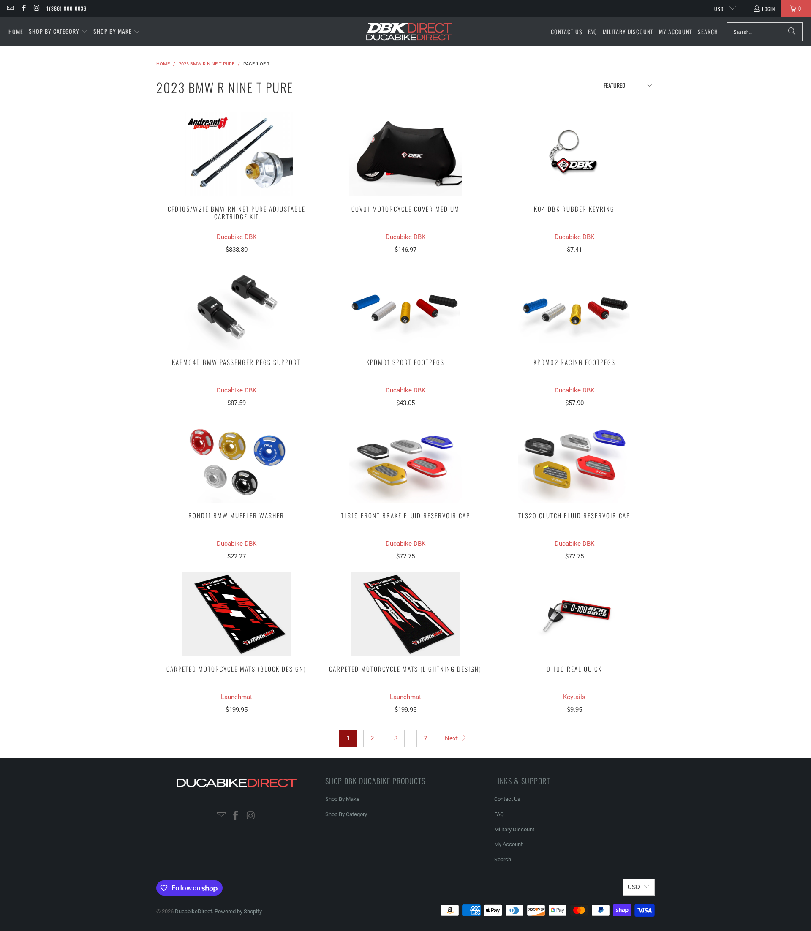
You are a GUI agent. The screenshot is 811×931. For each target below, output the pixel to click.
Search (502, 859)
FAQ (499, 814)
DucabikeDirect (193, 911)
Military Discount (514, 829)
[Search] (792, 31)
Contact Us (507, 799)
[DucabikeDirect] (408, 32)
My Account (508, 844)
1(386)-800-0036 (66, 8)
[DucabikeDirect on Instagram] (36, 8)
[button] (58, 31)
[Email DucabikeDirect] (10, 8)
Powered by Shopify (238, 911)
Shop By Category (346, 814)
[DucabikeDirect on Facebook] (23, 8)
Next (452, 738)
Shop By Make (342, 799)
